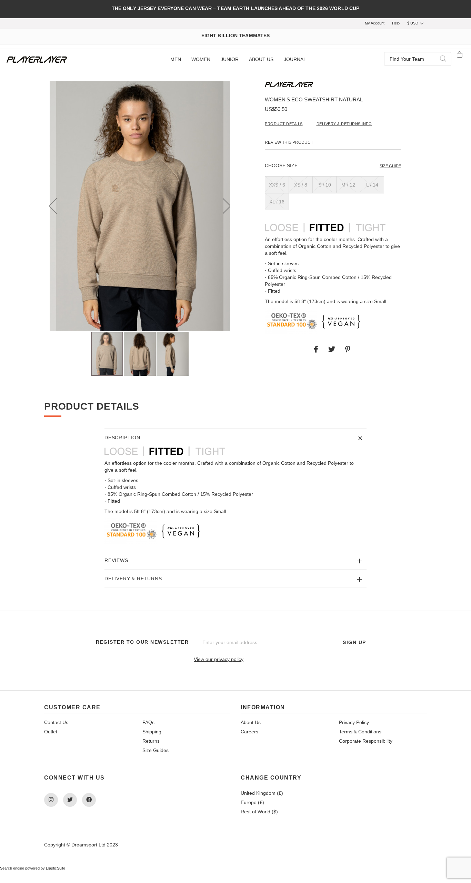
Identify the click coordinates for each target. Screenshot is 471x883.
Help (396, 23)
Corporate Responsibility (365, 741)
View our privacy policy (218, 659)
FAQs (148, 722)
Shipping (151, 731)
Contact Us (56, 722)
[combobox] (417, 59)
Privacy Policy (354, 722)
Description (122, 437)
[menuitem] (175, 60)
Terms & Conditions (360, 731)
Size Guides (155, 750)
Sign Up (354, 642)
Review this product (289, 142)
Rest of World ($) (259, 811)
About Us (251, 722)
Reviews (116, 560)
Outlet (50, 731)
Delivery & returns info (344, 124)
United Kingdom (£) (262, 793)
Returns (151, 741)
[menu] (238, 60)
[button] (52, 206)
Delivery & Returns (133, 578)
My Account (374, 23)
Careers (249, 731)
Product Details (284, 124)
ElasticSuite (55, 868)
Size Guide (390, 166)
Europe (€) (252, 802)
